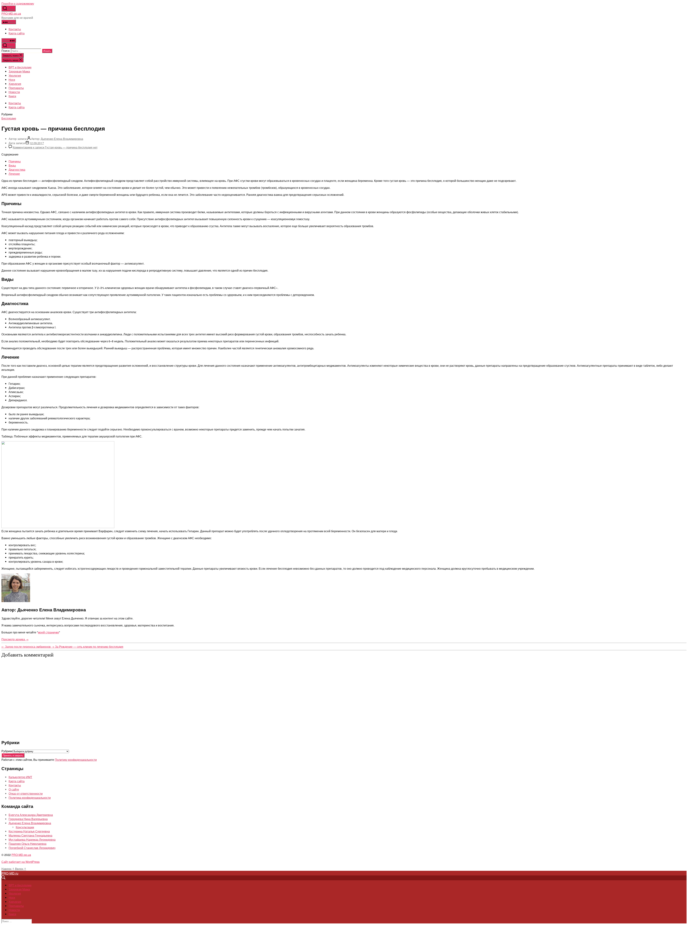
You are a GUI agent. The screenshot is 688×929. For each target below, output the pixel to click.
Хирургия (15, 84)
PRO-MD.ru (9, 873)
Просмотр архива (14, 639)
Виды (12, 165)
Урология (15, 75)
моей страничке (48, 632)
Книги (12, 96)
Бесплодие (8, 118)
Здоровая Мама (19, 71)
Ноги (12, 80)
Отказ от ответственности (26, 793)
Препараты (16, 88)
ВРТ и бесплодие (20, 67)
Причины (15, 161)
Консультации (25, 827)
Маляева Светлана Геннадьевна (30, 835)
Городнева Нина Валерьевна (28, 819)
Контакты (15, 29)
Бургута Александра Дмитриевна (31, 815)
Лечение (14, 174)
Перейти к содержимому (17, 3)
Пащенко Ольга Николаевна (27, 844)
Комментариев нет (55, 147)
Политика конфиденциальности (30, 798)
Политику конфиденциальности (76, 760)
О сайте (14, 789)
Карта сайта (17, 33)
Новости (14, 92)
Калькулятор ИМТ (20, 777)
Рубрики (7, 751)
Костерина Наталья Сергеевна (29, 831)
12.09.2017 (37, 143)
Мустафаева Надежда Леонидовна (32, 839)
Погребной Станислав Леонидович (32, 848)
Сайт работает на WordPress (20, 862)
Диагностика (17, 169)
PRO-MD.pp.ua (11, 13)
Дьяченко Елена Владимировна (62, 139)
